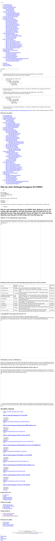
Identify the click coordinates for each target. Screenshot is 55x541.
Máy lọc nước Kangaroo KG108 (13, 47)
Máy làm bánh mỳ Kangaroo (12, 31)
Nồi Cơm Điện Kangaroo (11, 22)
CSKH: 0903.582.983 (8, 514)
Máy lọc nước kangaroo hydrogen (13, 41)
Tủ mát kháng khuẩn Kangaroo (12, 15)
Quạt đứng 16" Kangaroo (11, 53)
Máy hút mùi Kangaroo (11, 38)
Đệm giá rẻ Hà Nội (35, 533)
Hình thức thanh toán (7, 498)
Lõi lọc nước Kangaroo (8, 48)
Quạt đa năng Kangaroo (11, 54)
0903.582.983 (3, 536)
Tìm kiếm (3, 69)
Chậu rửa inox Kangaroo (11, 36)
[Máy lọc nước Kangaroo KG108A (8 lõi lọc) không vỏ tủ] (16, 461)
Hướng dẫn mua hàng (7, 504)
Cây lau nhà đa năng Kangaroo (12, 28)
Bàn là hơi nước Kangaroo (11, 26)
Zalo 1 (2, 537)
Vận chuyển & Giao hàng (8, 506)
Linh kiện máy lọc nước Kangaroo (10, 50)
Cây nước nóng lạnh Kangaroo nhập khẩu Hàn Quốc (17, 58)
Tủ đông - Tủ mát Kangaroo (9, 11)
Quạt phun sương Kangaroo (12, 56)
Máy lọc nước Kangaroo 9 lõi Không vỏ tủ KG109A (17, 455)
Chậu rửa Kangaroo (10, 10)
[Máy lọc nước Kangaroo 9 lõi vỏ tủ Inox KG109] (14, 431)
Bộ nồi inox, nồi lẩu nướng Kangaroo (14, 35)
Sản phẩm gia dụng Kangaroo (9, 19)
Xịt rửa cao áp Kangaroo (8, 17)
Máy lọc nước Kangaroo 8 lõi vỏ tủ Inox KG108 (16, 475)
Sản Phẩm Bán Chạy (7, 4)
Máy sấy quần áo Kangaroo (12, 20)
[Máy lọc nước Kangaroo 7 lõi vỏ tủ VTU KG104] (14, 481)
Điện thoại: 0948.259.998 (8, 513)
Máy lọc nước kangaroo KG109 (13, 42)
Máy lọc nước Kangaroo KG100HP (13, 45)
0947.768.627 (3, 538)
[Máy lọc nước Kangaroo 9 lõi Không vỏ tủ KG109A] (15, 451)
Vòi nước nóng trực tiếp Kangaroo (10, 16)
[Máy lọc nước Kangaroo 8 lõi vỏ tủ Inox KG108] (14, 471)
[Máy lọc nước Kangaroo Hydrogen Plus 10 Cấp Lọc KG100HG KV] (18, 441)
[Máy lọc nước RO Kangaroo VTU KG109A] (13, 411)
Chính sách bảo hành (7, 508)
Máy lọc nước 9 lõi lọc (10, 40)
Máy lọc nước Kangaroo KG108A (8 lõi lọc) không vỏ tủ (18, 465)
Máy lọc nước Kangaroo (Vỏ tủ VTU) (14, 44)
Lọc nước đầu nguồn (7, 5)
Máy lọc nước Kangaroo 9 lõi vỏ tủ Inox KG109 (16, 435)
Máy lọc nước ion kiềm (8, 525)
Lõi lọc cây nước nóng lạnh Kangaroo (14, 59)
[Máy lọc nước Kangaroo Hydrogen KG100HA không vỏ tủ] (16, 421)
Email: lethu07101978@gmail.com (10, 515)
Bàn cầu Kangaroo (10, 9)
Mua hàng (3, 202)
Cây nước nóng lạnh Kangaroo (9, 57)
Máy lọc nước (6, 522)
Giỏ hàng (5, 63)
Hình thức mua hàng (7, 65)
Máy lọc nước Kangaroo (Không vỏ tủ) (14, 46)
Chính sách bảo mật (7, 499)
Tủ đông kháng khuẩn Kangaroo (13, 13)
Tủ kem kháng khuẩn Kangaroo (12, 14)
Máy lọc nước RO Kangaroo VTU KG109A (15, 415)
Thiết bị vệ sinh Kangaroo (8, 8)
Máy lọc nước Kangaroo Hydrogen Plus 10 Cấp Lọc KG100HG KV (22, 445)
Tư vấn (4, 496)
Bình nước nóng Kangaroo (11, 27)
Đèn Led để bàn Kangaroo (11, 29)
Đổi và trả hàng (6, 64)
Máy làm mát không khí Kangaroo (13, 52)
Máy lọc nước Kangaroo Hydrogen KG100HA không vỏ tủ (19, 425)
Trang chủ (3, 110)
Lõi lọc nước (6, 523)
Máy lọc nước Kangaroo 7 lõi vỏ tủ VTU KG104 (16, 484)
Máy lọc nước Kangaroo (8, 39)
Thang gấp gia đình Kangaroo (9, 7)
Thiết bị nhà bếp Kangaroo (9, 33)
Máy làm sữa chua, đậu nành (12, 32)
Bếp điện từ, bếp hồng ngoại (12, 34)
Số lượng (2, 200)
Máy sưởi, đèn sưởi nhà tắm (12, 21)
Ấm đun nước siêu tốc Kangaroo (13, 25)
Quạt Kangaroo (6, 51)
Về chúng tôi (6, 494)
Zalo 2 (2, 539)
